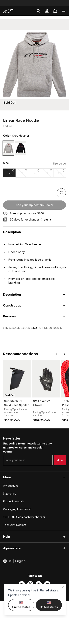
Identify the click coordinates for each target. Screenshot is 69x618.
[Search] (38, 11)
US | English (16, 561)
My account (10, 485)
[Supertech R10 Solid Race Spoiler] (17, 378)
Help (6, 537)
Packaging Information (17, 509)
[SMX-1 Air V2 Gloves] (46, 378)
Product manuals (13, 501)
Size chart (9, 493)
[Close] (63, 587)
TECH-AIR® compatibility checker (24, 517)
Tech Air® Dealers (14, 524)
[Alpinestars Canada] (12, 10)
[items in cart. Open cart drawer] (55, 11)
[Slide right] (63, 354)
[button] (63, 11)
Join (60, 460)
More (7, 477)
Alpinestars (12, 548)
